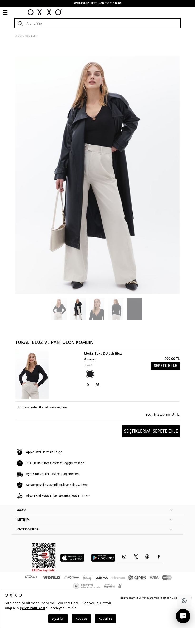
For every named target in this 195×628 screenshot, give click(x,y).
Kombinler (31, 36)
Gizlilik (176, 598)
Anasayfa (19, 36)
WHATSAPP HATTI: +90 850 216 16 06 (97, 3)
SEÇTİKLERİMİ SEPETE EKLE (151, 431)
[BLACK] (90, 374)
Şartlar (165, 598)
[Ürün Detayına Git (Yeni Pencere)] (32, 375)
